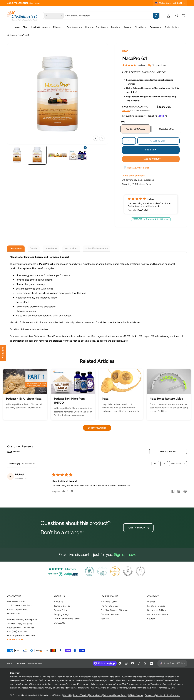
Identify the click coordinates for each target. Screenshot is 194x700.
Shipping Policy (61, 614)
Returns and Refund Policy (67, 618)
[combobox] (112, 15)
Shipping (126, 110)
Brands (114, 27)
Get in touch (137, 527)
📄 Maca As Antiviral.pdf (136, 167)
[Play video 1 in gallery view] (77, 155)
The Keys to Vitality (110, 606)
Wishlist (151, 601)
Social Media (171, 27)
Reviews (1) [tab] (14, 463)
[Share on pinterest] (185, 492)
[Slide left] (95, 138)
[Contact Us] (176, 15)
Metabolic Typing (109, 601)
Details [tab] (33, 248)
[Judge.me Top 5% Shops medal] (128, 571)
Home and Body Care (95, 27)
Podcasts (105, 618)
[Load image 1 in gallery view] (16, 155)
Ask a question (168, 451)
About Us (58, 601)
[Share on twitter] (179, 492)
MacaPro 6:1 (23, 35)
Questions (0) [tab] (28, 463)
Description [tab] (16, 248)
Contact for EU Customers (168, 695)
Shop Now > (34, 3)
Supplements (73, 27)
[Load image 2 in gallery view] (37, 155)
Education (139, 27)
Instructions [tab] (71, 248)
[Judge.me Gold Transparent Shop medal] (115, 571)
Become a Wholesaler (157, 614)
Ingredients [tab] (51, 248)
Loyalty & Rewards (156, 606)
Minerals (57, 27)
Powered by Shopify (35, 663)
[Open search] (155, 463)
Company (154, 27)
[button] (183, 15)
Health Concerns (39, 27)
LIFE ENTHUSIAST (20, 663)
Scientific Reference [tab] (96, 248)
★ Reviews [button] (2, 352)
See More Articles (97, 427)
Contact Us (59, 623)
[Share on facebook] (173, 491)
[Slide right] (101, 138)
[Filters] (164, 463)
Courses (151, 618)
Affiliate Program (135, 695)
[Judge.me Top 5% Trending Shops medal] (140, 571)
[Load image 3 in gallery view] (57, 155)
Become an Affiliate (156, 610)
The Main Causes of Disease (114, 610)
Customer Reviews (110, 614)
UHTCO (124, 51)
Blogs (126, 27)
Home (12, 35)
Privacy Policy (60, 610)
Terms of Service (62, 606)
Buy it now (150, 150)
